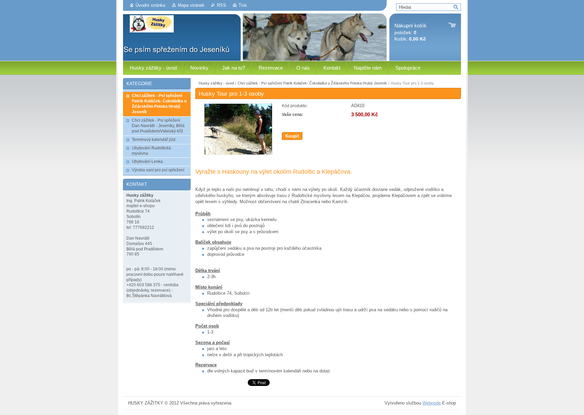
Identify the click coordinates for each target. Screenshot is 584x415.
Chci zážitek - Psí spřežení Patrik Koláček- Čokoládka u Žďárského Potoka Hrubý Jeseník (312, 83)
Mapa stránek (191, 5)
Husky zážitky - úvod (216, 83)
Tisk (243, 5)
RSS (221, 5)
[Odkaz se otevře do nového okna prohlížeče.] (238, 153)
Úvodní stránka (150, 5)
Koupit (292, 136)
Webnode (431, 403)
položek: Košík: (410, 32)
